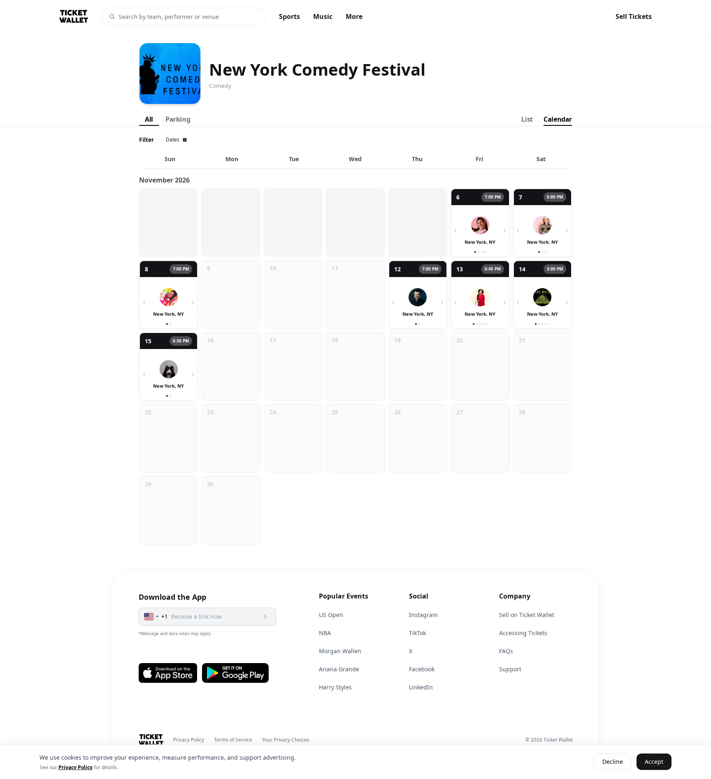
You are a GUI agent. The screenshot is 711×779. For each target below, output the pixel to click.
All (149, 119)
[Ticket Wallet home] (151, 740)
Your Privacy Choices (285, 740)
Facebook (421, 669)
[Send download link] (265, 617)
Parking (177, 119)
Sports (289, 16)
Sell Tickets (634, 16)
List (526, 119)
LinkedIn (421, 687)
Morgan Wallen (340, 651)
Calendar (558, 119)
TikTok (417, 633)
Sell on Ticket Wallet (526, 615)
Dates (172, 139)
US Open (331, 615)
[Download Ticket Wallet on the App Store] (168, 673)
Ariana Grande (339, 669)
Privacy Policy (188, 740)
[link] (480, 222)
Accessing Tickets (523, 633)
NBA (325, 633)
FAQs (506, 651)
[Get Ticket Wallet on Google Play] (235, 673)
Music (322, 16)
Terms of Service (233, 740)
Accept (654, 762)
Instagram (423, 615)
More (354, 16)
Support (510, 669)
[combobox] (151, 617)
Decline (612, 762)
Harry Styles (335, 687)
